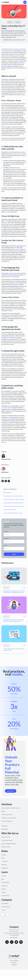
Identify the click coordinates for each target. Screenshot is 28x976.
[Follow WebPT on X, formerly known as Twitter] (11, 942)
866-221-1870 (15, 929)
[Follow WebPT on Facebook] (21, 942)
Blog (2, 879)
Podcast (3, 892)
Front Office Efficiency (7, 814)
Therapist (3, 854)
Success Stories (5, 895)
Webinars (3, 889)
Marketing (4, 864)
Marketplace (4, 829)
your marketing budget (12, 417)
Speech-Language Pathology (8, 843)
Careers (3, 910)
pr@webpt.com (15, 934)
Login (5, 915)
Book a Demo (10, 791)
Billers (3, 858)
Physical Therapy (5, 837)
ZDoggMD (20, 282)
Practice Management (6, 821)
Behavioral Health (5, 846)
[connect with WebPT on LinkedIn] (7, 942)
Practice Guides (5, 882)
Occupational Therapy (6, 840)
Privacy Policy (14, 962)
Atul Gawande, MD (15, 284)
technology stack (10, 64)
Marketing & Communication (8, 818)
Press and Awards (5, 906)
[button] (25, 2)
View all (5, 661)
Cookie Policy (14, 964)
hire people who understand (8, 337)
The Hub (3, 875)
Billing (3, 811)
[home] (5, 2)
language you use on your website (12, 273)
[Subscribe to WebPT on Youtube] (16, 942)
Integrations (4, 825)
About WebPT (5, 903)
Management (4, 868)
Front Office (4, 861)
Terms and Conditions (14, 960)
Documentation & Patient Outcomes (10, 808)
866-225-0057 (15, 931)
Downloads (4, 885)
